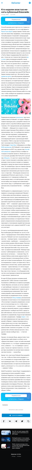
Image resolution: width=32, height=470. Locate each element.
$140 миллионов (6, 147)
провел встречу (6, 76)
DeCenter (13, 454)
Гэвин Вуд (13, 145)
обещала (7, 158)
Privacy (13, 456)
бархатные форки (7, 31)
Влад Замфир (17, 297)
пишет (24, 317)
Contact (19, 456)
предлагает (19, 117)
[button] (2, 3)
